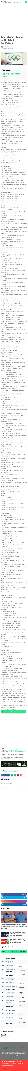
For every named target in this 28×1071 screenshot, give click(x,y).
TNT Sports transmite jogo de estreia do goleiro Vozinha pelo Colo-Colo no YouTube (18, 934)
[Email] (21, 775)
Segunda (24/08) (5, 951)
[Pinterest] (18, 775)
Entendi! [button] (5, 1068)
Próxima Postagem (22, 787)
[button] (1, 2)
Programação (4, 771)
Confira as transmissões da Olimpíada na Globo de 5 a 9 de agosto (12, 75)
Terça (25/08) (14, 951)
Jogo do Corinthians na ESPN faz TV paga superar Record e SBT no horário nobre (18, 941)
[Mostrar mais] (24, 775)
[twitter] (14, 1059)
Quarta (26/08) (22, 951)
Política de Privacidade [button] (7, 1065)
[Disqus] (14, 806)
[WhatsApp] (15, 775)
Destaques (9, 770)
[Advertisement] (14, 20)
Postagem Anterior (6, 787)
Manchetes (14, 770)
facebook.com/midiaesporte (16, 750)
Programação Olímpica (13, 771)
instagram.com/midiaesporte (17, 751)
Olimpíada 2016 (21, 770)
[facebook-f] (11, 1059)
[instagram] (17, 1059)
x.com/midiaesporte (14, 749)
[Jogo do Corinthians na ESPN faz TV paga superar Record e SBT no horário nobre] (5, 941)
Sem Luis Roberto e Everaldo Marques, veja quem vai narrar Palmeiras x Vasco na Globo (14, 927)
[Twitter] (12, 775)
